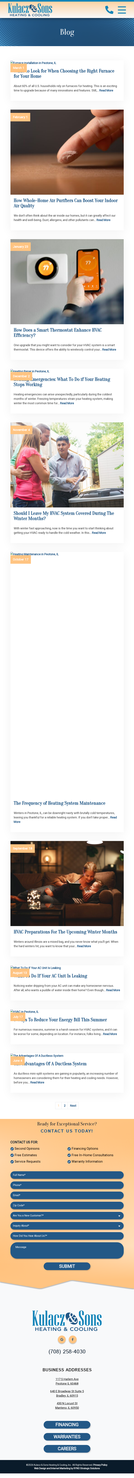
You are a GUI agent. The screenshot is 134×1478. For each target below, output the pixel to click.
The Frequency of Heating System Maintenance (59, 803)
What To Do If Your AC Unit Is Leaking (50, 976)
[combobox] (67, 1215)
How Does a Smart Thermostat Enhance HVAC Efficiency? (58, 332)
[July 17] (67, 1011)
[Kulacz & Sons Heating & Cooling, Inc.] (30, 9)
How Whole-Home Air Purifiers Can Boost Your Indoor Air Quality (66, 203)
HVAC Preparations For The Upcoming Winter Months (65, 932)
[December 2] (67, 371)
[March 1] (67, 62)
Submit (67, 1266)
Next (73, 1105)
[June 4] (67, 1055)
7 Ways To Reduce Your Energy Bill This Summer (60, 1020)
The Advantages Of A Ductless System (50, 1064)
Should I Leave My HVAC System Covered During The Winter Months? (64, 515)
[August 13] (67, 967)
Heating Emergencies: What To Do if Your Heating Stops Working (62, 381)
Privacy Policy (100, 1465)
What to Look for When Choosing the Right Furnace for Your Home (64, 73)
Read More (106, 90)
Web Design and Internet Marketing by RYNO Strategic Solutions (67, 1468)
